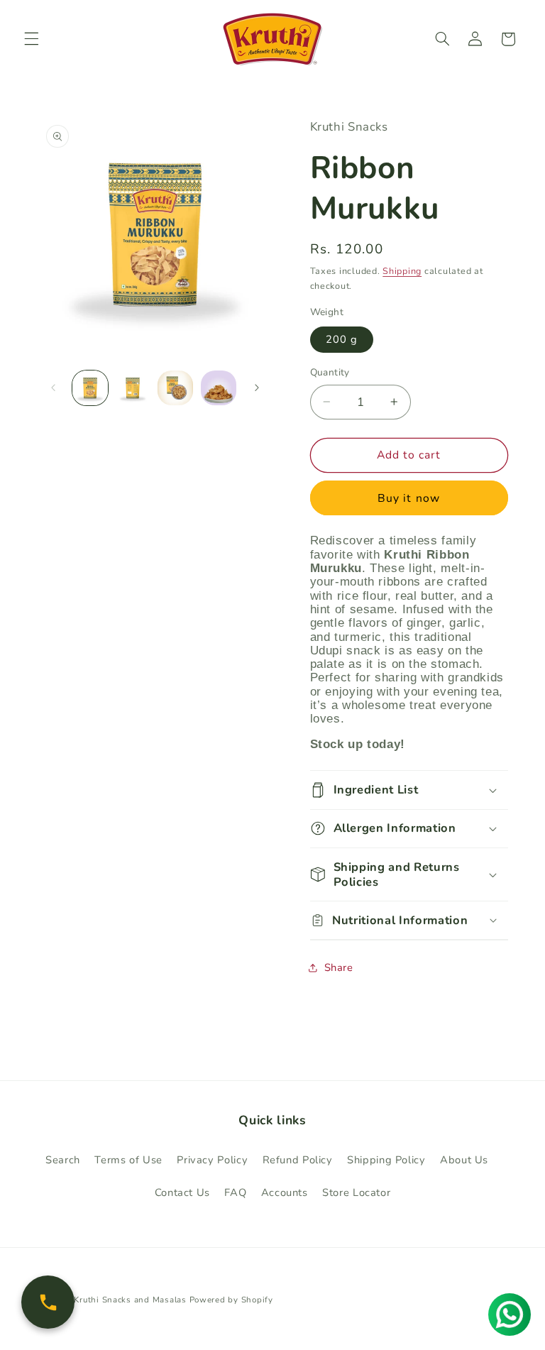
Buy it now (409, 498)
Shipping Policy (386, 1160)
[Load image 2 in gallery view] (132, 388)
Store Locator (356, 1192)
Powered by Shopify (231, 1299)
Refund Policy (298, 1160)
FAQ (235, 1192)
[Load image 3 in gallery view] (175, 388)
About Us (464, 1160)
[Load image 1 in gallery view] (90, 388)
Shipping (402, 271)
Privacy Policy (212, 1160)
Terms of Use (128, 1160)
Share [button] (338, 967)
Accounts (284, 1192)
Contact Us (182, 1192)
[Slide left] (53, 387)
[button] (31, 39)
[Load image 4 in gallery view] (218, 388)
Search (62, 1160)
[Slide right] (256, 387)
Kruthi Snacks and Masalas (130, 1299)
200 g (342, 339)
